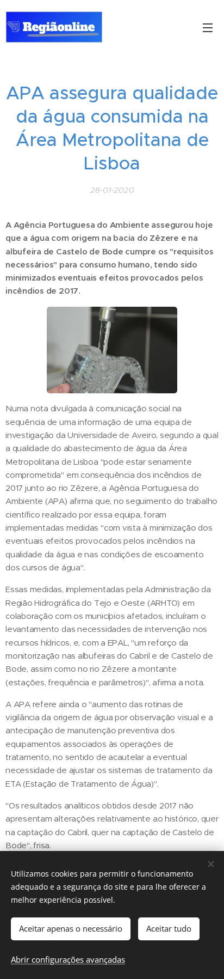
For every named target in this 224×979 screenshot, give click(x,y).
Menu (208, 27)
